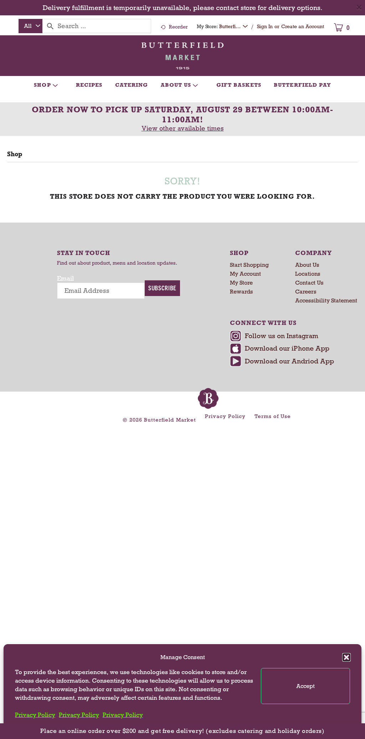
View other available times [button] (183, 128)
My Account (245, 273)
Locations (307, 273)
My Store (241, 282)
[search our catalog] (50, 26)
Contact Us (309, 282)
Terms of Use (273, 416)
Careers (306, 291)
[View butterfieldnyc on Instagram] (291, 336)
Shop (14, 154)
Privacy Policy (35, 715)
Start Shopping (249, 264)
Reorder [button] (178, 27)
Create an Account (302, 27)
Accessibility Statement (326, 300)
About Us (307, 264)
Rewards (241, 291)
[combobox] (30, 26)
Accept (305, 686)
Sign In (265, 27)
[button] (346, 657)
